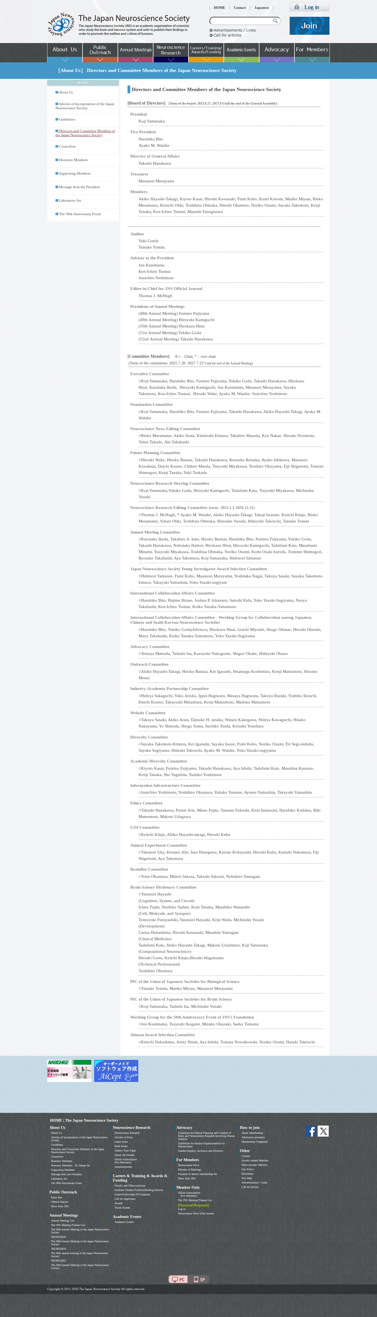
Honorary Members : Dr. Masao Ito (70, 1165)
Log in (181, 1209)
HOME (219, 8)
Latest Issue (121, 1141)
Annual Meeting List (62, 1220)
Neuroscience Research (127, 1132)
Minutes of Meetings (189, 1169)
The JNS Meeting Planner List (68, 1225)
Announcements (123, 1166)
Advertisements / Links (254, 1182)
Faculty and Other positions (130, 1185)
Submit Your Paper (125, 1150)
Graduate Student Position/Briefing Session (139, 1189)
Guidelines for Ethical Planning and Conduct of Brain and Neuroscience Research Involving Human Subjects (206, 1135)
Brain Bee (56, 1197)
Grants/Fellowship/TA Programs (132, 1194)
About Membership (252, 1132)
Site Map (246, 1178)
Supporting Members (75, 173)
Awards (119, 1203)
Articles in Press (124, 1137)
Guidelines (67, 119)
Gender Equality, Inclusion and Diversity (200, 1150)
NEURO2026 (58, 1236)
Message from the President (79, 187)
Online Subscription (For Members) (126, 1161)
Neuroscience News (188, 1165)
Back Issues (121, 1146)
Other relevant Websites (254, 1164)
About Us (66, 92)
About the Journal (124, 1154)
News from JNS (60, 1206)
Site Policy (247, 1169)
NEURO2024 (58, 1248)
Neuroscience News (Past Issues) (196, 1213)
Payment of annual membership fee (197, 1173)
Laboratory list (70, 200)
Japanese (261, 8)
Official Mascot (59, 1201)
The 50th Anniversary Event (80, 214)
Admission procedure (253, 1137)
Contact (240, 8)
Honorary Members (73, 160)
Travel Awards (122, 1207)
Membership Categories (254, 1141)
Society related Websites (254, 1160)
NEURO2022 (58, 1260)
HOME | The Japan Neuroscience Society (84, 1120)
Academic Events (124, 1221)
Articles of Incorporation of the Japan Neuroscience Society (84, 106)
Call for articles (250, 1186)
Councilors (67, 146)
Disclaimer (247, 1173)
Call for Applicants (125, 1198)
